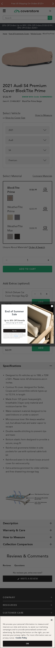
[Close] (52, 620)
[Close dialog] (52, 306)
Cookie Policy (21, 638)
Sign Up (14, 330)
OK (27, 644)
